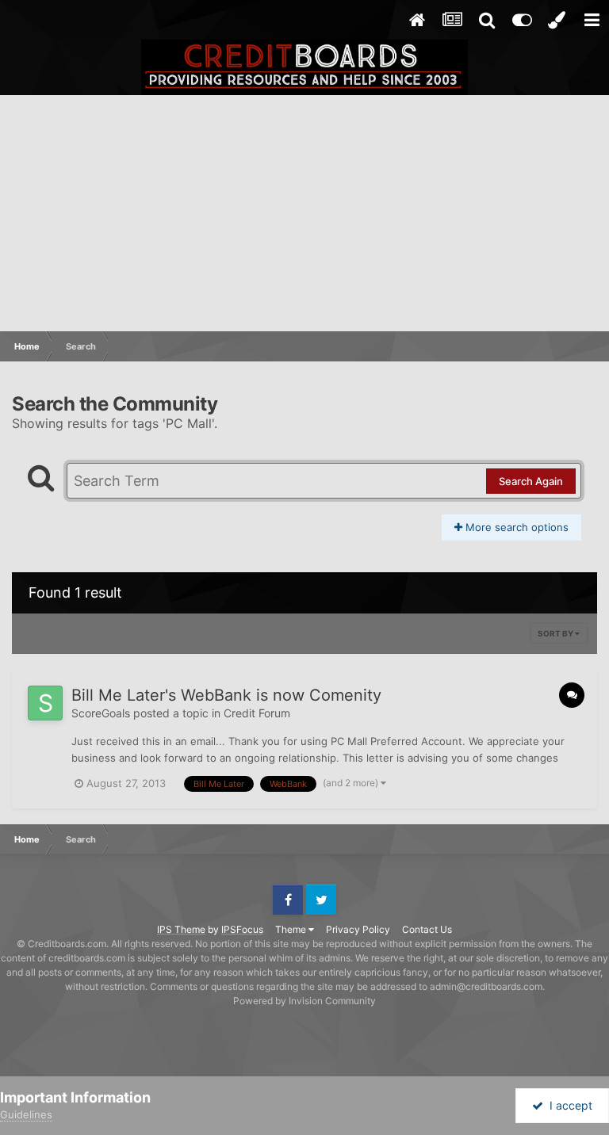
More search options (515, 527)
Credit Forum (257, 713)
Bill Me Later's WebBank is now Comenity (226, 695)
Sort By (556, 633)
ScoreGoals (100, 713)
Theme (291, 929)
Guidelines (26, 1114)
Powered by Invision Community (304, 1001)
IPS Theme (181, 929)
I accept (567, 1105)
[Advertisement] (304, 214)
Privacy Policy (358, 929)
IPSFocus (242, 929)
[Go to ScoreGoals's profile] (45, 703)
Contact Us (427, 929)
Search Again (531, 481)
